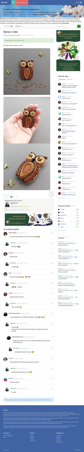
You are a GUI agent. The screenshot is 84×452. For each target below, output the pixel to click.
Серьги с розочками (67, 154)
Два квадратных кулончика (69, 92)
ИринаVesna (14, 203)
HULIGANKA (64, 107)
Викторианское (65, 183)
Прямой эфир (63, 76)
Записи (31, 435)
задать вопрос (27, 14)
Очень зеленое (66, 189)
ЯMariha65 (11, 252)
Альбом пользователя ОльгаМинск (66, 270)
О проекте (59, 435)
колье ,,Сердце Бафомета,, (69, 125)
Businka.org (6, 450)
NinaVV (63, 123)
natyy (63, 112)
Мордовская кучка (66, 149)
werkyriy (10, 293)
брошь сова (7, 194)
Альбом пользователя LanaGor (65, 250)
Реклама (59, 439)
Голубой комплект (66, 114)
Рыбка (63, 138)
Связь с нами (60, 442)
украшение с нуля (13, 14)
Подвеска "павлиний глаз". (68, 194)
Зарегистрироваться (22, 2)
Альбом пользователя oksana (65, 290)
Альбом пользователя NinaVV (65, 256)
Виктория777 (63, 215)
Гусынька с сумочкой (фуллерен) (66, 285)
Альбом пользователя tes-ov (65, 263)
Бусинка (4, 2)
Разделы (32, 437)
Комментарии (62, 79)
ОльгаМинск (64, 118)
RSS (64, 198)
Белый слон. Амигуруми (68, 172)
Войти (13, 2)
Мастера (32, 439)
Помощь (58, 440)
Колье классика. (66, 98)
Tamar (10, 273)
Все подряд (8, 26)
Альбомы (18, 26)
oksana (63, 96)
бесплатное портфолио (27, 12)
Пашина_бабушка (13, 232)
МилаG (63, 141)
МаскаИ (63, 147)
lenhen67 (11, 358)
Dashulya (11, 378)
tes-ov (61, 221)
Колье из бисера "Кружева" (68, 109)
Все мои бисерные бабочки (69, 143)
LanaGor (63, 83)
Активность (32, 440)
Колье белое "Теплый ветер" (69, 103)
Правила (59, 437)
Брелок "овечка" (66, 160)
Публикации (70, 79)
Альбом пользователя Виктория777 (67, 243)
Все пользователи (62, 230)
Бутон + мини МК (66, 120)
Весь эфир (60, 198)
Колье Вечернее (66, 178)
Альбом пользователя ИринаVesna (12, 35)
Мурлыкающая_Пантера (14, 313)
